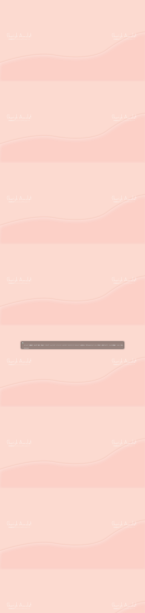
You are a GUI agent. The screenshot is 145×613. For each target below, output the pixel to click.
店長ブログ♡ (105, 345)
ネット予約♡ (98, 345)
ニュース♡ (52, 345)
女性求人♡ (83, 345)
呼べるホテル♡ (90, 345)
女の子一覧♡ (37, 345)
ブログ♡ (47, 345)
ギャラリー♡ (71, 345)
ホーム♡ (26, 345)
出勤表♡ (31, 345)
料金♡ (42, 345)
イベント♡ (58, 345)
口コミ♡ (77, 345)
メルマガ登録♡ (112, 345)
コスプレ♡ (65, 345)
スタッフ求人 (120, 345)
